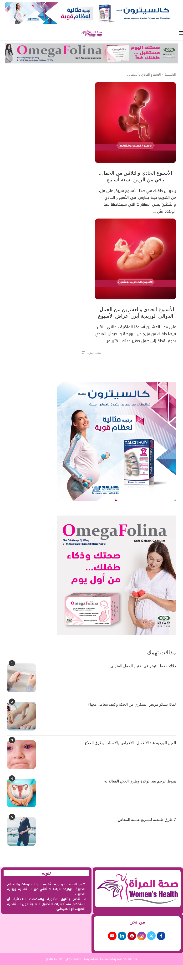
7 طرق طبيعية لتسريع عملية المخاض (147, 820)
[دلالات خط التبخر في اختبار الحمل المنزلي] (21, 677)
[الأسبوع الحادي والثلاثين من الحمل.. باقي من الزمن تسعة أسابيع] (135, 122)
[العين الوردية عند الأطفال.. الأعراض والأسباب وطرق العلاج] (21, 754)
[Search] (2, 33)
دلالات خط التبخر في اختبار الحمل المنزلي (143, 666)
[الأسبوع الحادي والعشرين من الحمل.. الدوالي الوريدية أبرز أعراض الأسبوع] (135, 259)
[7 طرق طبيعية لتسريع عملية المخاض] (21, 831)
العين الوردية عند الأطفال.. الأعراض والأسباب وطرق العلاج (130, 743)
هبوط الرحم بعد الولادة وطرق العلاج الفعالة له (140, 781)
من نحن (137, 921)
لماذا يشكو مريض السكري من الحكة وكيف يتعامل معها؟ (132, 704)
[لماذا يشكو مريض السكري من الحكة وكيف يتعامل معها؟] (21, 716)
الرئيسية (170, 75)
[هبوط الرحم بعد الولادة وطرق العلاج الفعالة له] (21, 793)
